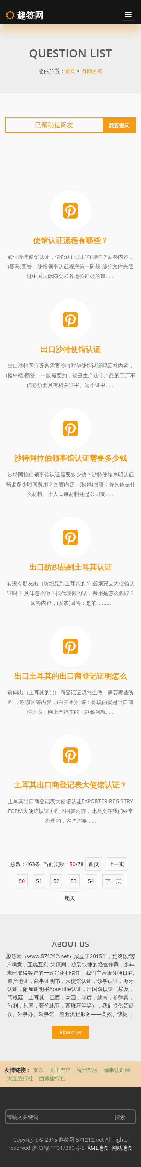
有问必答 (92, 70)
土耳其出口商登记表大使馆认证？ (70, 785)
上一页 (116, 864)
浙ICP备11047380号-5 (58, 1147)
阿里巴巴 (61, 1069)
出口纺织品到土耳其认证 (70, 567)
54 (91, 880)
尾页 (70, 897)
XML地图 (98, 1147)
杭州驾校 (88, 1069)
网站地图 (122, 1147)
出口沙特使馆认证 (71, 349)
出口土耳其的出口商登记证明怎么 (70, 676)
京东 (39, 1069)
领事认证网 (117, 1069)
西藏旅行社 (52, 1078)
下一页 (113, 880)
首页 (70, 70)
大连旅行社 (21, 1078)
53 (74, 880)
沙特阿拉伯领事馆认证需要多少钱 (70, 458)
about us (70, 1032)
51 (39, 880)
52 (56, 880)
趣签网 (29, 15)
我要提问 (119, 125)
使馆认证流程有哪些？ (70, 240)
